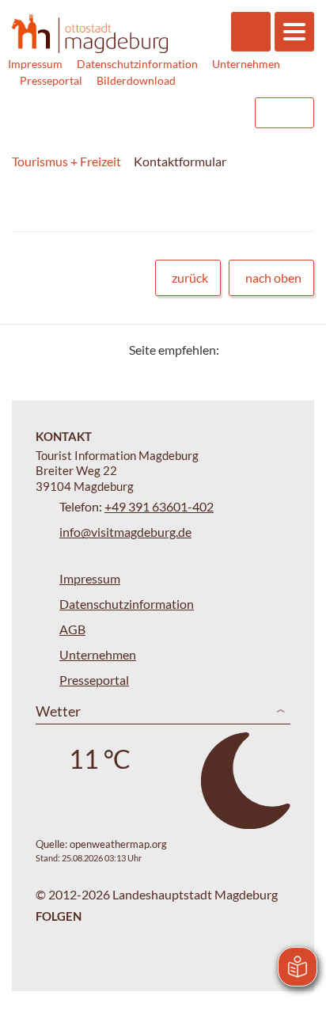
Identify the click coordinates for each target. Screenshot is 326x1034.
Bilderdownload (136, 80)
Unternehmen (246, 63)
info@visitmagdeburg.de (125, 531)
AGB (72, 629)
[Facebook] (257, 349)
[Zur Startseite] (90, 33)
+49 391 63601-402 (159, 506)
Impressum (35, 63)
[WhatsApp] (296, 349)
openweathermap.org (118, 844)
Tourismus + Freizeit (66, 161)
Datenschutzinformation (137, 63)
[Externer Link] (142, 113)
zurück (190, 277)
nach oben (273, 277)
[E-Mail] (277, 349)
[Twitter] (237, 349)
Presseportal (51, 80)
